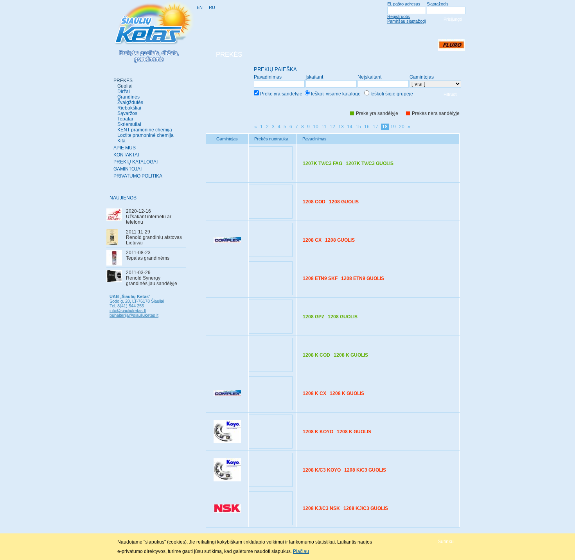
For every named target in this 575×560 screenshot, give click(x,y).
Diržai (123, 91)
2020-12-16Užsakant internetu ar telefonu (148, 216)
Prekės (123, 80)
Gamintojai (127, 169)
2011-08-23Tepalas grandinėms (147, 255)
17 (375, 126)
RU (212, 7)
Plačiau (301, 551)
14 (349, 126)
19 (393, 126)
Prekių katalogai (135, 162)
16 (367, 126)
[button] (446, 541)
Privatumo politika (137, 176)
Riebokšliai (129, 108)
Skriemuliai (129, 124)
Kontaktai (126, 155)
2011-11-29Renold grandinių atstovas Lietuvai (154, 237)
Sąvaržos (127, 113)
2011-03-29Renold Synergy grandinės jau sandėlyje (151, 278)
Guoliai (125, 86)
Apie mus (124, 148)
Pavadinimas (314, 138)
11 (324, 126)
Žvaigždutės (130, 102)
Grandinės (128, 97)
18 (385, 126)
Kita (121, 141)
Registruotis (398, 16)
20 (401, 126)
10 (315, 126)
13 (341, 126)
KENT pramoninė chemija (144, 130)
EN (200, 7)
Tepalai (125, 119)
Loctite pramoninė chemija (145, 135)
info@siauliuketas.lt (128, 310)
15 (358, 126)
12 (332, 126)
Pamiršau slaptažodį (406, 21)
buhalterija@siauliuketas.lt (134, 315)
